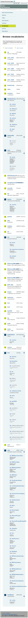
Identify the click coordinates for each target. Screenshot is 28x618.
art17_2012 (10, 74)
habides (9, 226)
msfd (8, 323)
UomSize (14, 546)
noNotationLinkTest (14, 391)
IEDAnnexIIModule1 (11, 263)
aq (8, 52)
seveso (9, 347)
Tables (3, 17)
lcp (8, 318)
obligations (14, 124)
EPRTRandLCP (11, 175)
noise (9, 329)
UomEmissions (14, 538)
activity (13, 157)
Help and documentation (7, 12)
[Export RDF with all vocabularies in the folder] (24, 100)
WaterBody (14, 551)
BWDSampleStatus (14, 467)
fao (8, 193)
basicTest (14, 356)
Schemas (4, 23)
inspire (9, 292)
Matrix (13, 505)
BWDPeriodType (14, 462)
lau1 (8, 303)
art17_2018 (10, 80)
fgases (9, 199)
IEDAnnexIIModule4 (11, 277)
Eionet (8, 9)
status (13, 129)
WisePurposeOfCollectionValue (14, 586)
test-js (13, 395)
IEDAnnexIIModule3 (11, 269)
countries (14, 204)
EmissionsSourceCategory (14, 493)
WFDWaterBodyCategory (14, 574)
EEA (8, 1)
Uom (13, 533)
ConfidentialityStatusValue (14, 486)
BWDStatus (14, 475)
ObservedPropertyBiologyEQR (14, 521)
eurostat (9, 188)
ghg (8, 220)
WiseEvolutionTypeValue (14, 580)
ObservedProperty (14, 515)
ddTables (14, 113)
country (13, 600)
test (8, 352)
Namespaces (5, 31)
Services (4, 28)
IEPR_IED (10, 285)
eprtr (8, 150)
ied (8, 237)
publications (11, 334)
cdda (8, 89)
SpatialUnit (14, 528)
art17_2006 (10, 68)
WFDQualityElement (14, 569)
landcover (10, 297)
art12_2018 (10, 63)
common (10, 93)
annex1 (13, 242)
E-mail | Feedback (6, 613)
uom (8, 444)
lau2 (8, 307)
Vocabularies (5, 26)
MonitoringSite (14, 510)
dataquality (10, 135)
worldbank (10, 594)
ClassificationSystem (14, 480)
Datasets (4, 15)
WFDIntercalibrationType (14, 556)
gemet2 (9, 216)
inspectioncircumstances (14, 249)
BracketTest (14, 361)
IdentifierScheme (14, 500)
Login (16, 3)
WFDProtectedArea (14, 562)
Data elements (5, 20)
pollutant (14, 256)
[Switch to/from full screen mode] (19, 3)
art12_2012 (10, 57)
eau (12, 371)
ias (8, 231)
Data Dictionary (13, 9)
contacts (14, 104)
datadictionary (11, 99)
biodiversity (10, 85)
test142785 (14, 401)
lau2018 (9, 311)
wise (8, 450)
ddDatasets (14, 108)
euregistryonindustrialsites (11, 182)
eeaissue (14, 118)
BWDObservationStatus (14, 455)
